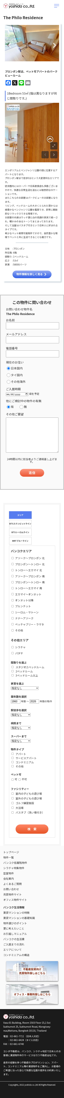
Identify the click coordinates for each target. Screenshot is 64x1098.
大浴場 (19, 808)
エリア (20, 515)
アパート (21, 754)
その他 (19, 630)
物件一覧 (8, 857)
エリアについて (12, 949)
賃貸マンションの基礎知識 (19, 918)
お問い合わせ (11, 889)
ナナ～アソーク (24, 618)
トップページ (11, 852)
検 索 (32, 829)
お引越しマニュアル (15, 933)
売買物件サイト (12, 894)
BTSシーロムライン (20, 532)
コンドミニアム (25, 762)
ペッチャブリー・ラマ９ (29, 624)
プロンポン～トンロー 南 (30, 582)
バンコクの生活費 (13, 939)
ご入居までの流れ (13, 944)
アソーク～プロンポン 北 (30, 558)
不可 (24, 779)
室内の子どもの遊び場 (29, 793)
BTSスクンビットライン (20, 523)
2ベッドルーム (24, 671)
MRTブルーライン (20, 540)
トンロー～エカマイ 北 (28, 570)
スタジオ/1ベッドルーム (30, 667)
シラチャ (20, 647)
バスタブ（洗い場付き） (30, 812)
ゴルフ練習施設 (25, 803)
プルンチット (23, 606)
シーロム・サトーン (27, 612)
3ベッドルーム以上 (27, 675)
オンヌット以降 (24, 600)
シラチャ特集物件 (13, 868)
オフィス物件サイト (15, 899)
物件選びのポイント (15, 923)
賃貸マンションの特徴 (16, 912)
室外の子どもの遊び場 (29, 798)
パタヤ (19, 653)
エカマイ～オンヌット (28, 594)
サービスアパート (26, 758)
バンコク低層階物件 (15, 862)
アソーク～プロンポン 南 (30, 576)
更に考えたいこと (13, 928)
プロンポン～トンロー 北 (30, 564)
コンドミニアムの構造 (16, 955)
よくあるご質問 (12, 883)
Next (54, 45)
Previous (9, 45)
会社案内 (8, 878)
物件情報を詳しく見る (29, 274)
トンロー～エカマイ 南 (28, 588)
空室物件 (8, 873)
